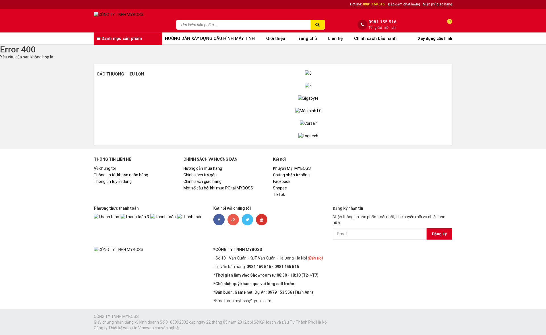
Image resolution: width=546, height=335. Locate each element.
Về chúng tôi (105, 168)
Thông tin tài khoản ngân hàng (121, 175)
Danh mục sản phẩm (121, 38)
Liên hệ (335, 38)
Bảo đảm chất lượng (404, 4)
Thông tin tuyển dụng (113, 181)
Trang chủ (307, 38)
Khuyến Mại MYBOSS (292, 168)
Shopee (280, 188)
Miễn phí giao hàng (437, 4)
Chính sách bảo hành (375, 38)
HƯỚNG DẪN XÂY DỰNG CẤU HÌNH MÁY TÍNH (210, 38)
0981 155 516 (382, 22)
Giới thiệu (275, 38)
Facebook (281, 181)
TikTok (279, 194)
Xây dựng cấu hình (435, 38)
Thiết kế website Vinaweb (131, 328)
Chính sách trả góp (200, 175)
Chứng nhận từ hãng (291, 175)
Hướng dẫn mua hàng (202, 168)
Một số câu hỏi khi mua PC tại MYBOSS (218, 188)
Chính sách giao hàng (202, 181)
